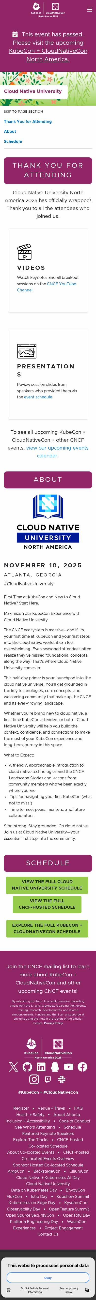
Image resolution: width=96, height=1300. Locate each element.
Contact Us (48, 1234)
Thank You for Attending (28, 122)
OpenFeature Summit (69, 1209)
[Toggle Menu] (89, 9)
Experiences (24, 1228)
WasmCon (76, 1222)
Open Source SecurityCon (30, 1215)
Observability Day (23, 1209)
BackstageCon (47, 1171)
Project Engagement (64, 1228)
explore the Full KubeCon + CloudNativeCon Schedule (47, 928)
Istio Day (39, 1197)
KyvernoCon (75, 1203)
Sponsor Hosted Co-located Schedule (48, 1165)
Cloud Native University (48, 1184)
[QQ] (55, 1067)
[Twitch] (48, 1079)
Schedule (13, 142)
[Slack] (62, 1079)
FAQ (78, 1108)
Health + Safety (30, 1115)
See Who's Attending (35, 1127)
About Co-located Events (30, 1152)
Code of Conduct (74, 1121)
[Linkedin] (41, 1067)
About (10, 132)
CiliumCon (79, 1171)
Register (21, 1108)
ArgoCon (16, 1171)
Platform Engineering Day (34, 1222)
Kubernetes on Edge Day (32, 1203)
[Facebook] (82, 1067)
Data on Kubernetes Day (34, 1190)
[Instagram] (34, 1079)
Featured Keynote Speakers (48, 1134)
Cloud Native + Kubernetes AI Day (48, 1178)
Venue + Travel (51, 1108)
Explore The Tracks (30, 1140)
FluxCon (14, 1197)
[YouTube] (69, 1067)
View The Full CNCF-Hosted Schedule (47, 904)
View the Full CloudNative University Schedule (47, 885)
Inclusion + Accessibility (28, 1121)
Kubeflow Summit (72, 1197)
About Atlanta (66, 1115)
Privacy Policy (53, 1023)
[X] (13, 1067)
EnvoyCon (75, 1190)
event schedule (38, 397)
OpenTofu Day (76, 1215)
